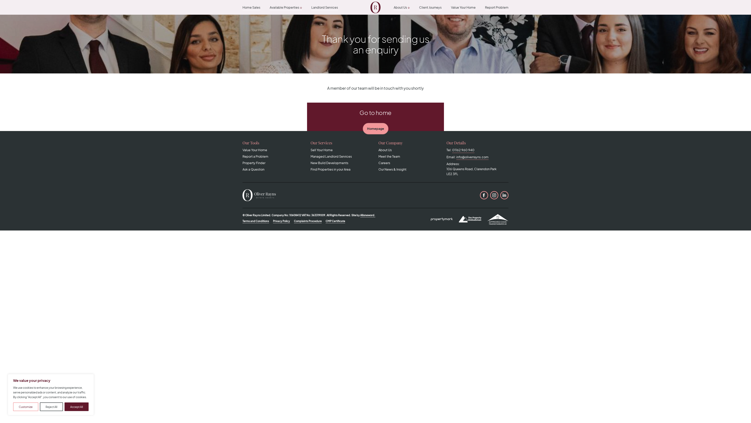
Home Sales (251, 7)
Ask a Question (253, 169)
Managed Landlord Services (331, 156)
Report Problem (496, 7)
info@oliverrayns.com (472, 157)
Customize (26, 407)
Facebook (484, 195)
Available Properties (284, 7)
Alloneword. (367, 215)
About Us (400, 7)
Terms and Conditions (256, 221)
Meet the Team (389, 156)
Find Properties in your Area (330, 169)
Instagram (494, 195)
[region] (51, 394)
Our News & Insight (392, 169)
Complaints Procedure (308, 221)
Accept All (76, 407)
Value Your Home (463, 7)
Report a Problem (255, 156)
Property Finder (254, 163)
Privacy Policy (281, 221)
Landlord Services (324, 7)
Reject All (51, 407)
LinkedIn (504, 195)
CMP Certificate (335, 221)
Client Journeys (430, 7)
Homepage (375, 129)
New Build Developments (329, 163)
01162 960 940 (463, 150)
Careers (384, 163)
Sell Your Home (322, 150)
